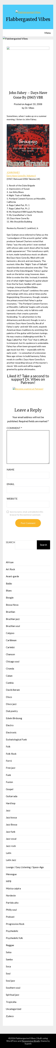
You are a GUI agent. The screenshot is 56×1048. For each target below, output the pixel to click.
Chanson (10, 654)
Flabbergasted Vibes (28, 19)
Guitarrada (11, 796)
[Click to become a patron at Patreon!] (28, 388)
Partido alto (12, 902)
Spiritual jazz (12, 994)
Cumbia (10, 682)
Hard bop (10, 803)
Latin (8, 853)
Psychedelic (12, 931)
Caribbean (11, 640)
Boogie (10, 597)
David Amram (13, 689)
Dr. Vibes (29, 107)
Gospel (9, 789)
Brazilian (10, 611)
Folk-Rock (11, 753)
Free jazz (10, 767)
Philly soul (11, 909)
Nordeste (11, 895)
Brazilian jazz (13, 619)
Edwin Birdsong (14, 718)
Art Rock (10, 569)
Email (10, 484)
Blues (9, 590)
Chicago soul (12, 661)
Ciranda (10, 668)
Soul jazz (10, 980)
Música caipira (13, 888)
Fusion (9, 782)
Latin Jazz (11, 860)
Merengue (11, 874)
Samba (9, 959)
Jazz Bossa (11, 824)
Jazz (8, 810)
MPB (8, 881)
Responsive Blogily (31, 1041)
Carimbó (10, 647)
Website (12, 498)
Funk (8, 775)
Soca (8, 966)
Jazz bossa (11, 817)
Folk (8, 746)
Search (10, 542)
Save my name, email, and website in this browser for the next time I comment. (26, 513)
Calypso (10, 633)
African (10, 562)
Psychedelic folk (14, 938)
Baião (9, 583)
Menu (47, 32)
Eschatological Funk (16, 739)
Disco (9, 697)
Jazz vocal (11, 838)
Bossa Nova (12, 604)
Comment (14, 427)
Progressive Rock (15, 923)
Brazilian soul (13, 626)
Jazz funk (10, 831)
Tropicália (11, 1001)
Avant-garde (12, 576)
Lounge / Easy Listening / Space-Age (25, 867)
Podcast (10, 916)
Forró (9, 760)
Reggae (10, 945)
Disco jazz (11, 704)
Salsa (8, 952)
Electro (10, 725)
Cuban (9, 675)
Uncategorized (13, 1009)
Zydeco (10, 1016)
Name (10, 469)
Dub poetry (12, 711)
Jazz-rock (11, 845)
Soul (8, 973)
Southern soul (13, 987)
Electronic (11, 732)
